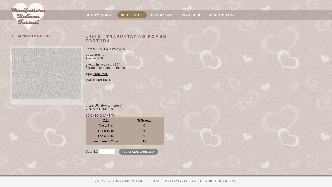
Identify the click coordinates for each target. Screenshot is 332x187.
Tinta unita (102, 80)
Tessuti (134, 15)
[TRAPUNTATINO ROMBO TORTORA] (46, 98)
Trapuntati (100, 74)
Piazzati (164, 15)
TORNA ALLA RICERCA (33, 35)
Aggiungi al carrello (138, 151)
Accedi (192, 15)
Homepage (101, 15)
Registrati (224, 15)
